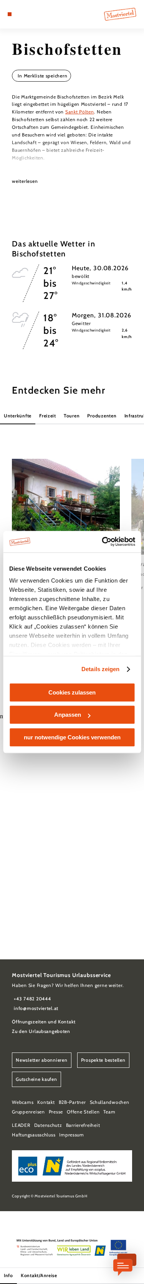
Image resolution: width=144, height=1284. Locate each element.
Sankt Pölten (79, 112)
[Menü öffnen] (10, 14)
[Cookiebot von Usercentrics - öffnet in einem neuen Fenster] (102, 542)
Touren (71, 416)
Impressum (71, 1135)
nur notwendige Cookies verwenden (72, 737)
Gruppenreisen (28, 1112)
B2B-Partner (72, 1102)
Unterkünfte (17, 416)
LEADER (21, 1125)
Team (109, 1112)
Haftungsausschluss (33, 1135)
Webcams (22, 1102)
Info (8, 1275)
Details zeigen (100, 669)
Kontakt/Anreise (39, 1275)
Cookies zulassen (72, 692)
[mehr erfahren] (66, 525)
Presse (56, 1112)
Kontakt (46, 1102)
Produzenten (101, 416)
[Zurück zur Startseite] (120, 14)
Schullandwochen (109, 1102)
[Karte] (21, 14)
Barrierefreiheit (83, 1125)
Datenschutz (48, 1125)
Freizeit (47, 416)
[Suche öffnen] (33, 14)
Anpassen (67, 714)
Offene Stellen (83, 1112)
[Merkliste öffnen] (27, 14)
